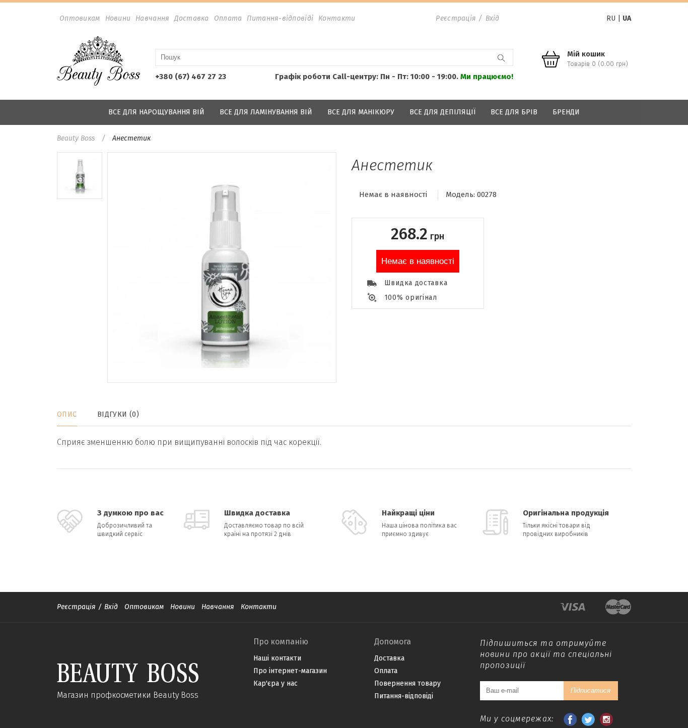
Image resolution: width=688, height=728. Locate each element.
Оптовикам (79, 18)
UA (627, 18)
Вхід (493, 18)
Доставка (191, 18)
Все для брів (514, 112)
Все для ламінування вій (266, 112)
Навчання (152, 18)
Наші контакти (277, 658)
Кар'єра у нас (275, 683)
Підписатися (590, 690)
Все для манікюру (360, 112)
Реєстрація (456, 18)
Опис (67, 414)
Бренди (566, 112)
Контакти (336, 18)
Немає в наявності (417, 261)
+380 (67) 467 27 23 (190, 76)
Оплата (228, 18)
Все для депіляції (442, 112)
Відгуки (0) (118, 414)
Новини (118, 18)
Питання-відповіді (280, 18)
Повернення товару (407, 683)
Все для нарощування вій (156, 112)
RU (610, 18)
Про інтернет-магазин (290, 671)
